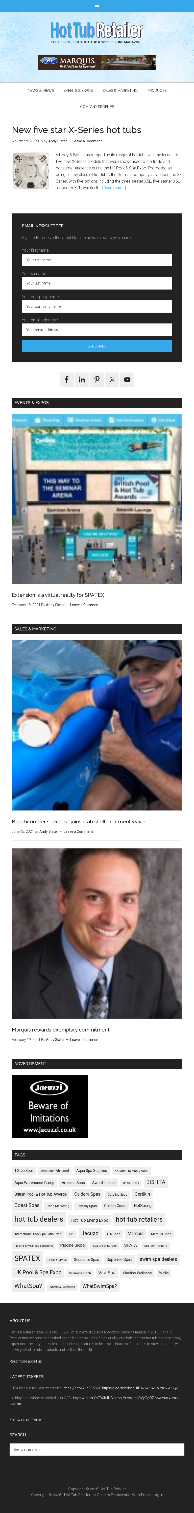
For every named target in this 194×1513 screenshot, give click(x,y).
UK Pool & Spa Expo (38, 1272)
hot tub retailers (139, 1219)
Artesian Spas (73, 1182)
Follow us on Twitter (26, 1420)
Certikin (142, 1194)
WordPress (141, 1495)
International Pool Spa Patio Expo (38, 1234)
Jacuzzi (90, 1233)
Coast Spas (26, 1205)
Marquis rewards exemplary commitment (61, 1030)
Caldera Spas (87, 1194)
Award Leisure (104, 1182)
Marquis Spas (161, 1234)
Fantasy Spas (87, 1206)
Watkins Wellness (137, 1273)
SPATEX (27, 1258)
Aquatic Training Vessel (131, 1171)
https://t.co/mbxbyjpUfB (121, 1388)
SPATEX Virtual (57, 1260)
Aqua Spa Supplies (91, 1170)
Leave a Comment (87, 141)
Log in (158, 1495)
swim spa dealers (158, 1259)
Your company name (40, 296)
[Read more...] (114, 187)
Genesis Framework (113, 1495)
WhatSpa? (28, 1285)
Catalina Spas (117, 1194)
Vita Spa (106, 1273)
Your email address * (40, 320)
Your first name (35, 250)
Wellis (164, 1273)
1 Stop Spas (24, 1171)
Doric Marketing (58, 1206)
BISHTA (155, 1182)
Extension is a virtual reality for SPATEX (58, 595)
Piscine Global (73, 1245)
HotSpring (143, 1205)
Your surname (34, 273)
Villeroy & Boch (80, 1273)
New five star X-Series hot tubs (76, 129)
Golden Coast (115, 1205)
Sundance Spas (86, 1260)
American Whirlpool (55, 1171)
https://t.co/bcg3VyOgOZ (134, 1398)
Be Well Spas (131, 1183)
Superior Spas (119, 1259)
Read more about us (26, 1361)
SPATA (130, 1245)
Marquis (136, 1233)
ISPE (71, 1234)
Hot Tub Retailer (97, 33)
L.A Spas (113, 1234)
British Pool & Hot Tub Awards (40, 1194)
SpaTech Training (155, 1245)
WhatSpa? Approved (62, 1287)
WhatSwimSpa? (99, 1286)
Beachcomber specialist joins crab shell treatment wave (78, 822)
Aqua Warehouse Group (34, 1182)
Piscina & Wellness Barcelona (33, 1245)
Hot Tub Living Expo (89, 1220)
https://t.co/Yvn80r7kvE (82, 1388)
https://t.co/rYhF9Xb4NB (93, 1398)
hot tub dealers (38, 1219)
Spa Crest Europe (105, 1245)
